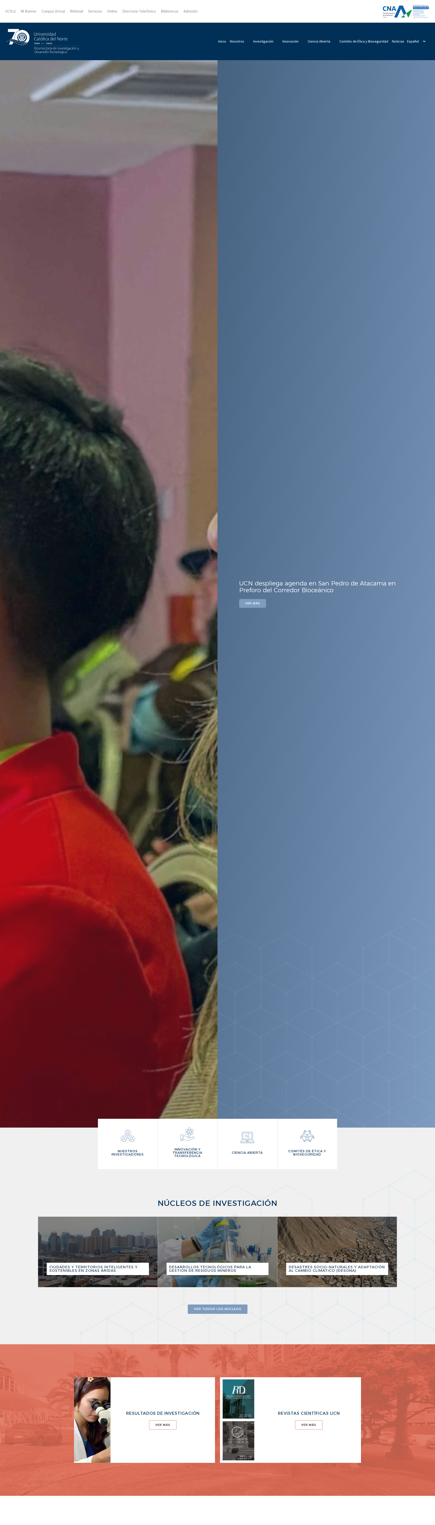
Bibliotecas (169, 11)
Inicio (222, 41)
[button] (2, 590)
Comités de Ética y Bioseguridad (363, 41)
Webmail (76, 11)
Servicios (95, 11)
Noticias (398, 41)
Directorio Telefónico (139, 11)
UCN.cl (10, 11)
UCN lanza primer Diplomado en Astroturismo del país (320, 586)
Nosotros (237, 41)
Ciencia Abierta (319, 41)
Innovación (290, 41)
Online (112, 11)
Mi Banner (29, 11)
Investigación (263, 41)
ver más (162, 1425)
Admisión (191, 11)
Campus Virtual (53, 11)
